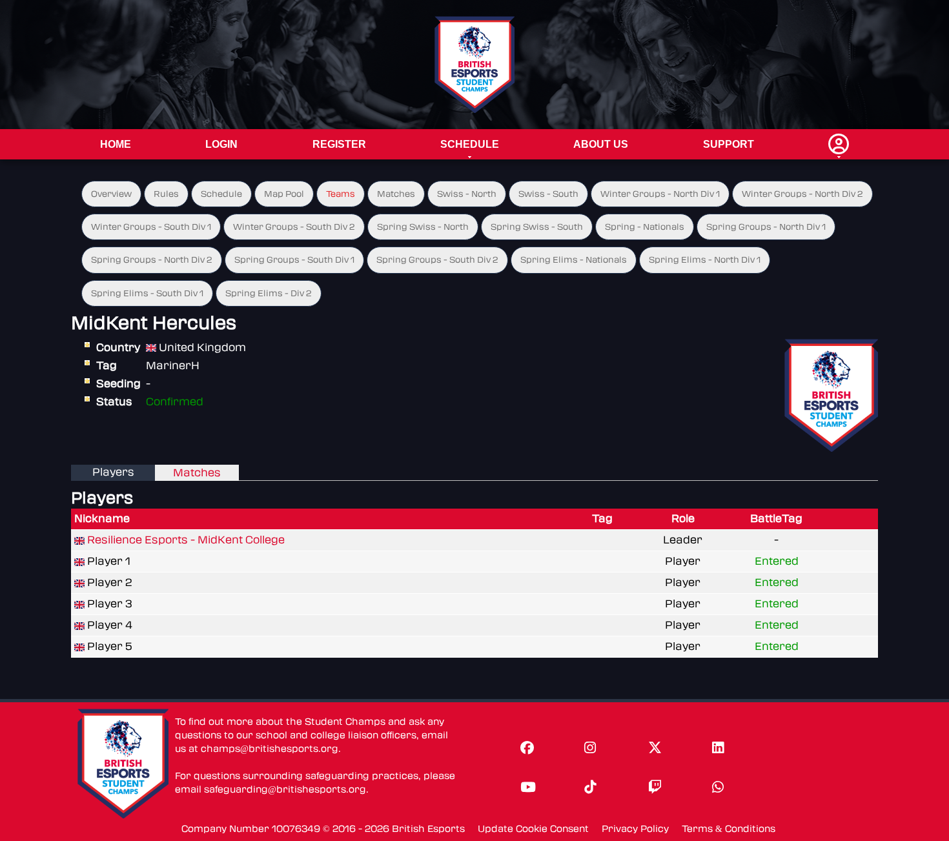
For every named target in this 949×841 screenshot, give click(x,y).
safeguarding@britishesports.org (285, 789)
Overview (111, 194)
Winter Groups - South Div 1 (151, 227)
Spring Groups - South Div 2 (437, 260)
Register (339, 144)
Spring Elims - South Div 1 (147, 293)
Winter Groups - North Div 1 (660, 194)
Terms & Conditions (728, 829)
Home (115, 144)
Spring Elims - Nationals (573, 260)
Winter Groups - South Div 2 (294, 227)
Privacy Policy (635, 829)
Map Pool (284, 194)
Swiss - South (548, 194)
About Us (600, 144)
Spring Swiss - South (537, 227)
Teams (340, 194)
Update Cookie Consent (533, 829)
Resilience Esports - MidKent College (186, 540)
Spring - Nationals (644, 227)
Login (221, 144)
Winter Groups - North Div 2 (802, 194)
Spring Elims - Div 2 (268, 293)
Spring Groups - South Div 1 (294, 260)
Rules (166, 194)
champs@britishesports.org (269, 749)
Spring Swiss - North (423, 227)
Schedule (469, 144)
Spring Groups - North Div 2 (151, 260)
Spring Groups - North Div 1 (766, 227)
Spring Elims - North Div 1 (704, 260)
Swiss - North (466, 194)
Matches (396, 194)
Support (728, 144)
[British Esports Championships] (474, 64)
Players (113, 472)
